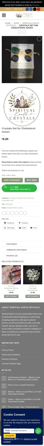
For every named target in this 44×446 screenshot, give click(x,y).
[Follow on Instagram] (31, 9)
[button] (4, 15)
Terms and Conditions (11, 355)
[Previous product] (24, 32)
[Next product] (19, 32)
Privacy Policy (8, 350)
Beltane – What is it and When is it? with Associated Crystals (24, 393)
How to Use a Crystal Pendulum (21, 385)
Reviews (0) (12, 255)
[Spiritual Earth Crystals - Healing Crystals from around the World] (24, 15)
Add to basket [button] (11, 296)
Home (8, 23)
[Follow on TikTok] (34, 9)
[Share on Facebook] (8, 213)
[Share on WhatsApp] (4, 213)
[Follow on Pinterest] (38, 9)
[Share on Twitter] (12, 213)
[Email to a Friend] (17, 213)
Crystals (13, 198)
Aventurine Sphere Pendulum (11, 289)
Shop (16, 23)
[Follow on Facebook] (27, 9)
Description (11, 244)
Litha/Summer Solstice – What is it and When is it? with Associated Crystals (24, 378)
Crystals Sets (21, 198)
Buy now (31, 180)
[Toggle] (4, 244)
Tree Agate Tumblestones (32, 289)
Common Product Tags (11, 364)
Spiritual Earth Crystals (14, 208)
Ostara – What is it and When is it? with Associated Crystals (24, 400)
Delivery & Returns (9, 359)
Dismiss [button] (36, 5)
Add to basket (12, 180)
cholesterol (9, 204)
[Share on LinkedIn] (25, 213)
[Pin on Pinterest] (21, 213)
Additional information (16, 250)
